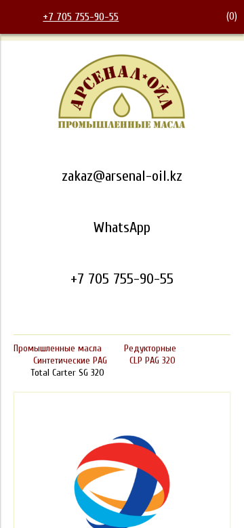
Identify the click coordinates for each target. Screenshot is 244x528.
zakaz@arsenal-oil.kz (122, 176)
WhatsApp (122, 227)
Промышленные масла (58, 348)
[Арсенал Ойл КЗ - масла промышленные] (122, 126)
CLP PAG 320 (152, 360)
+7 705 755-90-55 (81, 17)
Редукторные (150, 348)
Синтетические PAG (70, 360)
